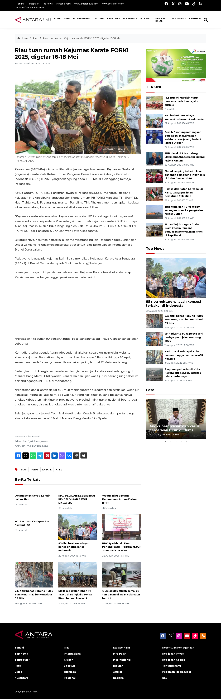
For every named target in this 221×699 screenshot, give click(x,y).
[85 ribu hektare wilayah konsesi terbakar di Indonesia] (77, 526)
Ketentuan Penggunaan (178, 647)
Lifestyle (113, 18)
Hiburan (118, 665)
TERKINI (153, 87)
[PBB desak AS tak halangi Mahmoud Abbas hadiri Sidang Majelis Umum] (154, 158)
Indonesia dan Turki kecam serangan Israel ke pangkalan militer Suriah (184, 210)
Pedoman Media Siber (176, 671)
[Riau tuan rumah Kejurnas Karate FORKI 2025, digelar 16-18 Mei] (176, 277)
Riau (66, 18)
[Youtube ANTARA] (187, 3)
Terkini (20, 3)
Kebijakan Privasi (173, 653)
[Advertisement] (78, 308)
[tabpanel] (176, 419)
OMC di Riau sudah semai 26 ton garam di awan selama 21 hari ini (121, 594)
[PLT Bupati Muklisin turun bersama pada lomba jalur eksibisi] (154, 102)
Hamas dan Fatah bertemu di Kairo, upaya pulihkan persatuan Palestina (184, 192)
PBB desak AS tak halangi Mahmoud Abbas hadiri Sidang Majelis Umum (185, 157)
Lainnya (194, 18)
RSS (164, 677)
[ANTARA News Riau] (34, 19)
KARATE (47, 470)
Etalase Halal (160, 19)
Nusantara (21, 677)
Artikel (117, 671)
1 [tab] (165, 441)
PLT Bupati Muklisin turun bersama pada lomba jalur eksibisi (182, 101)
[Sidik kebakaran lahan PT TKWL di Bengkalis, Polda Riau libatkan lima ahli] (77, 574)
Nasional (118, 677)
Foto (150, 390)
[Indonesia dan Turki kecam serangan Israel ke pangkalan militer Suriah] (154, 211)
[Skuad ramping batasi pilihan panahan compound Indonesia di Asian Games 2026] (154, 176)
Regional (145, 18)
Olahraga (129, 18)
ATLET (60, 470)
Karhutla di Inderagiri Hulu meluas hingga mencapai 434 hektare (184, 355)
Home (24, 38)
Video (18, 671)
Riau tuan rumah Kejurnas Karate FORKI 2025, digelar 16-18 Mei (81, 38)
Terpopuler (33, 3)
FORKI (34, 470)
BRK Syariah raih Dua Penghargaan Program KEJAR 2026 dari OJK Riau (121, 547)
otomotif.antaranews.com (30, 7)
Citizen (98, 18)
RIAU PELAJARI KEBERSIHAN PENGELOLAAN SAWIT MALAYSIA (76, 499)
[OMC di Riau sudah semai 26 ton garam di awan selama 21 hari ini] (121, 574)
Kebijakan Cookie (173, 659)
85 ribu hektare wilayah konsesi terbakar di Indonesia (73, 547)
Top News (47, 3)
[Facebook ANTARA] (166, 3)
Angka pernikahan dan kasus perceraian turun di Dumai (174, 428)
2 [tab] (171, 441)
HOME (57, 18)
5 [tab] (186, 441)
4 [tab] (181, 441)
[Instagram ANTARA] (179, 3)
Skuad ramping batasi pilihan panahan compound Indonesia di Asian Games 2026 (185, 175)
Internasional (82, 18)
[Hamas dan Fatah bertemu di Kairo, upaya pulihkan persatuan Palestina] (154, 194)
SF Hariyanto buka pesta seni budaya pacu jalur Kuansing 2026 (184, 337)
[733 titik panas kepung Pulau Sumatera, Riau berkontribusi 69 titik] (34, 574)
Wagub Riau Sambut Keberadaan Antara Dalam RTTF (119, 499)
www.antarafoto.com (113, 3)
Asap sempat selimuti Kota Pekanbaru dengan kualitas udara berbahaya (183, 373)
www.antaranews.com (86, 3)
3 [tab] (176, 441)
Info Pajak (178, 18)
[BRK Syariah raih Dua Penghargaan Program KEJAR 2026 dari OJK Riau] (121, 526)
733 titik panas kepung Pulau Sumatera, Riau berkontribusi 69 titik (34, 594)
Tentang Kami (63, 3)
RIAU (24, 470)
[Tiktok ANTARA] (193, 3)
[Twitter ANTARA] (173, 3)
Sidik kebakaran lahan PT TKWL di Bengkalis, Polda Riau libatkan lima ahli (75, 594)
